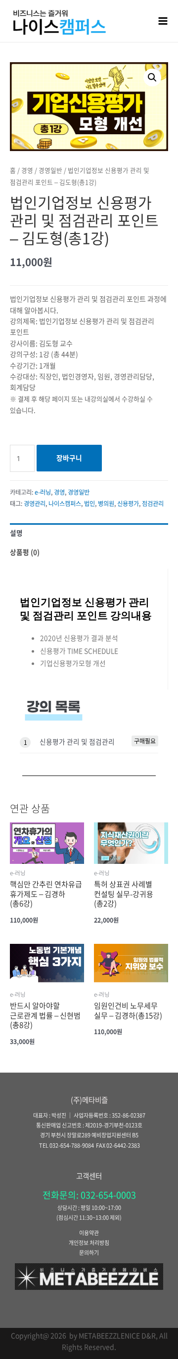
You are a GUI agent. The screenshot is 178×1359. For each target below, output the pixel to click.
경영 (27, 170)
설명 (16, 533)
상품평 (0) (25, 552)
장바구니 (69, 458)
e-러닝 (43, 492)
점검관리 (153, 503)
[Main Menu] (163, 21)
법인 (89, 503)
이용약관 (89, 1233)
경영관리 (34, 503)
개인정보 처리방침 (89, 1243)
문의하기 (89, 1252)
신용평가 (128, 503)
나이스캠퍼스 (64, 503)
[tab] (89, 533)
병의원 (106, 503)
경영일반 (50, 170)
